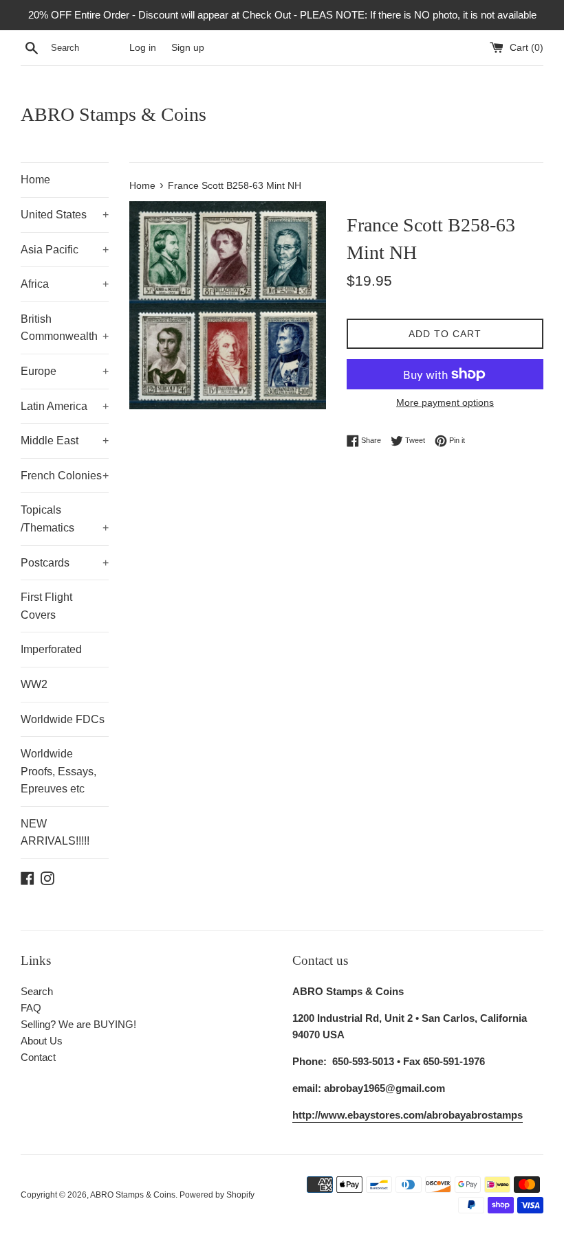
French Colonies (65, 475)
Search (37, 991)
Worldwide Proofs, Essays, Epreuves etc (58, 771)
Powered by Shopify (217, 1195)
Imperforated (51, 649)
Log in (142, 48)
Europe (65, 371)
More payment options (445, 402)
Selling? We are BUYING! (78, 1024)
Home (35, 179)
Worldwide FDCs (63, 719)
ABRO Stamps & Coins (113, 114)
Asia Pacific (65, 249)
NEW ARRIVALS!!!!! (55, 832)
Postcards (65, 563)
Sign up (187, 48)
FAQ (31, 1008)
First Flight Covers (46, 606)
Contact (38, 1057)
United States (65, 214)
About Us (42, 1041)
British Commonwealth (65, 328)
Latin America (65, 406)
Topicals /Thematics (65, 519)
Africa (65, 284)
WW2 (34, 684)
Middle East (65, 440)
